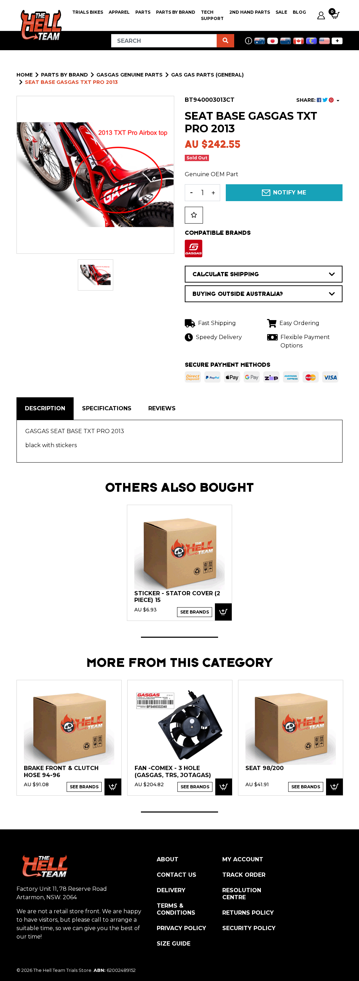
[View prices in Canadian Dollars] (298, 41)
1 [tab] (179, 637)
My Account (242, 859)
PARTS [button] (142, 12)
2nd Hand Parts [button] (249, 12)
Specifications (106, 408)
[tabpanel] (179, 562)
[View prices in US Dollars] (324, 41)
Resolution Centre (241, 894)
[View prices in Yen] (272, 41)
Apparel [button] (119, 12)
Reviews (162, 408)
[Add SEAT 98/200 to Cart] (334, 787)
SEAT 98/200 (264, 768)
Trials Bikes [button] (87, 12)
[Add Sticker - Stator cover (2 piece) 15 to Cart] (223, 612)
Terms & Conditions (176, 909)
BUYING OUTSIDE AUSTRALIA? (237, 294)
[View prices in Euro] (311, 41)
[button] (194, 215)
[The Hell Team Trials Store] (40, 25)
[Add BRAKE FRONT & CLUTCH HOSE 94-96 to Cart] (112, 787)
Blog (299, 12)
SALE (281, 12)
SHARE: (306, 100)
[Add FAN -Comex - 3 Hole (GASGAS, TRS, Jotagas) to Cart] (223, 787)
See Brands (194, 612)
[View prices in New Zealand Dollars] (285, 41)
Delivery (171, 890)
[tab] (45, 408)
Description (45, 408)
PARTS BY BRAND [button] (175, 12)
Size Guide (173, 943)
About (167, 859)
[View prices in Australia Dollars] (259, 41)
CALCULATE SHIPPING (225, 274)
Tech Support (212, 15)
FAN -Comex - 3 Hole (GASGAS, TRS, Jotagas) (173, 771)
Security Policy (249, 928)
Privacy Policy (181, 928)
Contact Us (176, 874)
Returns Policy (248, 912)
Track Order (243, 874)
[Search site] (225, 40)
